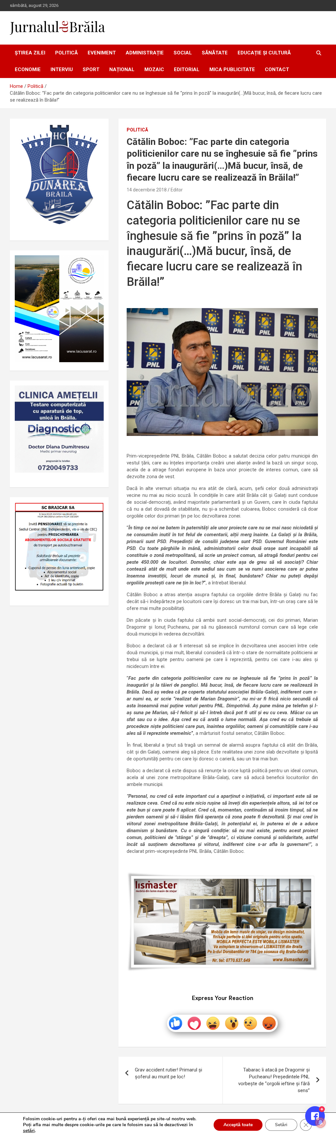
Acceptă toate (238, 1125)
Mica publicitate (232, 69)
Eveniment (102, 53)
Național (122, 69)
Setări (281, 1125)
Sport (91, 69)
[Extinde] (95, 394)
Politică (66, 53)
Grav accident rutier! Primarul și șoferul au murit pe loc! (168, 1073)
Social (183, 53)
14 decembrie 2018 (147, 189)
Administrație (145, 53)
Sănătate (215, 53)
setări (29, 1131)
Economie (28, 69)
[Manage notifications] (320, 1122)
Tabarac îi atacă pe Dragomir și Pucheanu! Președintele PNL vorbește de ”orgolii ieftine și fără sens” (274, 1080)
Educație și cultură (264, 53)
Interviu (62, 69)
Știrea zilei (30, 53)
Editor (177, 189)
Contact (277, 69)
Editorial (187, 69)
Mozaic (154, 69)
